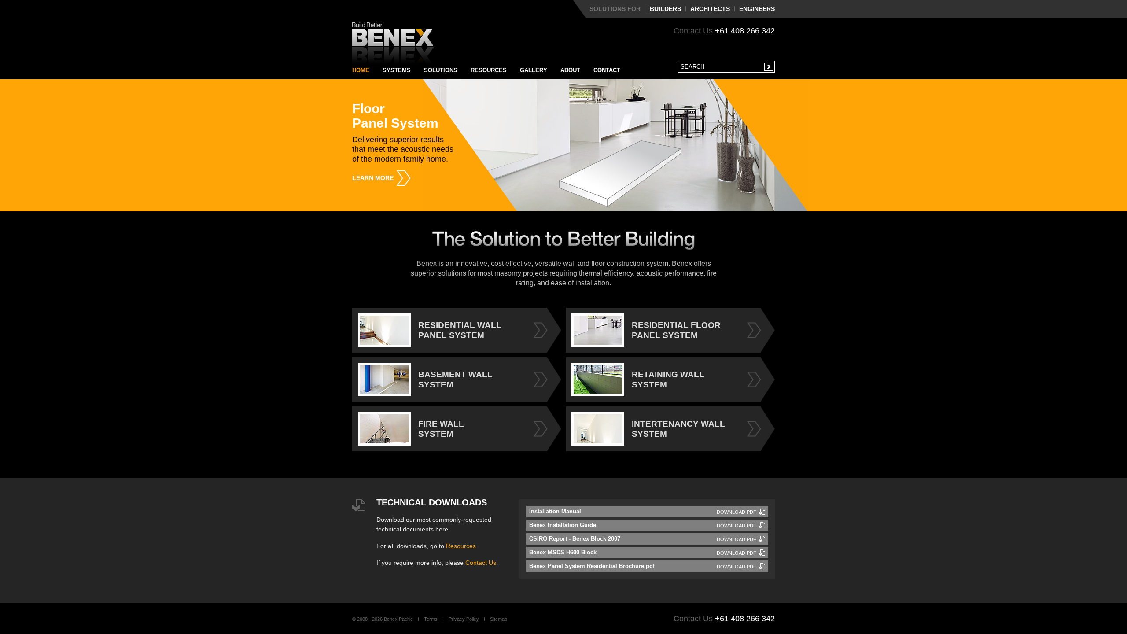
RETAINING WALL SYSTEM (668, 379)
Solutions (440, 70)
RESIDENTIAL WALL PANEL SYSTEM (459, 330)
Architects (710, 8)
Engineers (757, 8)
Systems (397, 70)
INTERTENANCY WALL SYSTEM (678, 429)
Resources (489, 70)
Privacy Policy (464, 619)
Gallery (533, 70)
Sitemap (498, 619)
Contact (606, 70)
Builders (665, 8)
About (570, 70)
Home (360, 70)
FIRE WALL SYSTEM (441, 429)
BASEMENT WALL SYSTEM (455, 379)
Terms (431, 619)
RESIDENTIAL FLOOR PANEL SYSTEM (676, 330)
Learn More (373, 177)
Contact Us (480, 562)
